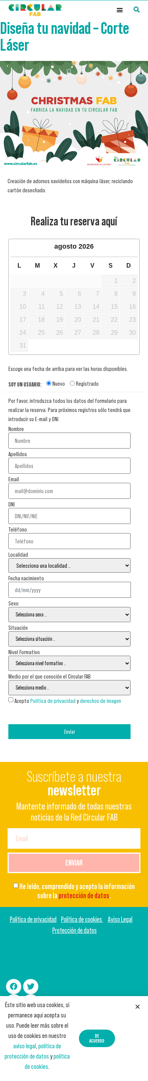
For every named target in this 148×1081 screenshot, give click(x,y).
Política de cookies (82, 919)
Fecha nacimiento (26, 578)
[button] (120, 10)
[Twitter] (30, 986)
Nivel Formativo (24, 652)
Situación (18, 627)
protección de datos (83, 895)
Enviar (69, 731)
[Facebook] (13, 986)
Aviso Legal (120, 919)
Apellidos (17, 454)
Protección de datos (74, 930)
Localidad (18, 554)
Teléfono (17, 529)
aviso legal (24, 1046)
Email (13, 479)
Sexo (13, 603)
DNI (11, 504)
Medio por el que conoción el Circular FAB (49, 676)
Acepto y (67, 701)
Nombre (16, 429)
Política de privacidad (53, 700)
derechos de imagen (100, 700)
